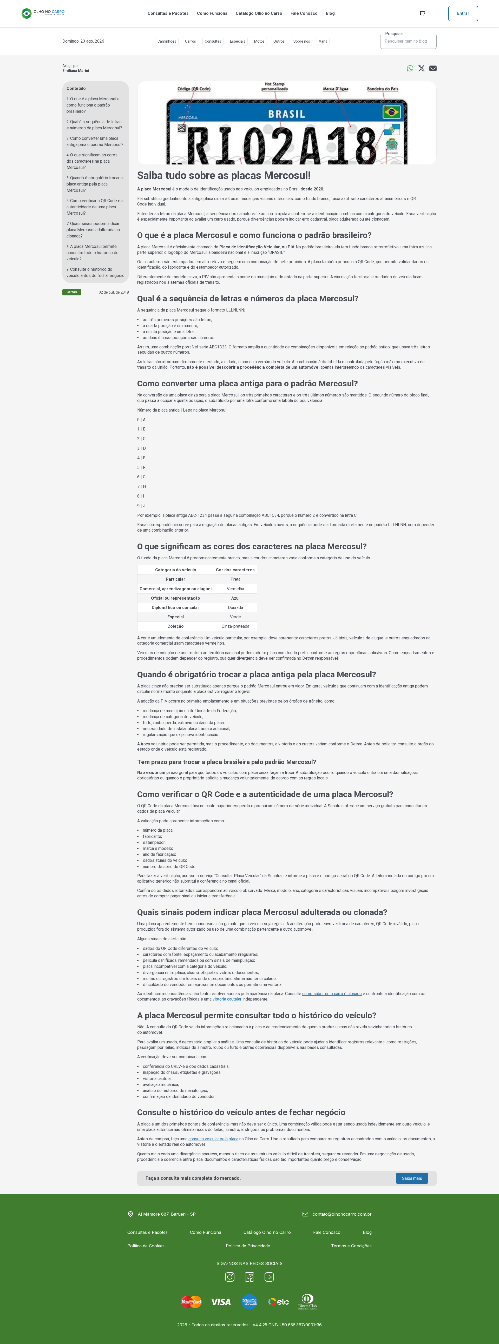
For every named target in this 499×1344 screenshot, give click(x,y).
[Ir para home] (43, 13)
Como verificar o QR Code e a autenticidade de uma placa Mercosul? (95, 207)
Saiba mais (412, 1178)
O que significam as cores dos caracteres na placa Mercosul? (92, 161)
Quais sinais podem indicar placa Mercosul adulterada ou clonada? (93, 230)
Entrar (463, 13)
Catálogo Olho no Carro (259, 13)
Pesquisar (394, 34)
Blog (330, 13)
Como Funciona (212, 13)
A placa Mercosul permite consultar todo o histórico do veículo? (93, 252)
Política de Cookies (146, 1245)
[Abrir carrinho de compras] (422, 13)
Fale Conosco (304, 13)
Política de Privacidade (248, 1245)
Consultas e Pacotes (168, 13)
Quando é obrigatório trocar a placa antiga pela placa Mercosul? (95, 184)
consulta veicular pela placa (213, 1138)
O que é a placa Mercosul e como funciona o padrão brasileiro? (93, 105)
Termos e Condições (351, 1245)
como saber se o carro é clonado (332, 993)
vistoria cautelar (227, 999)
